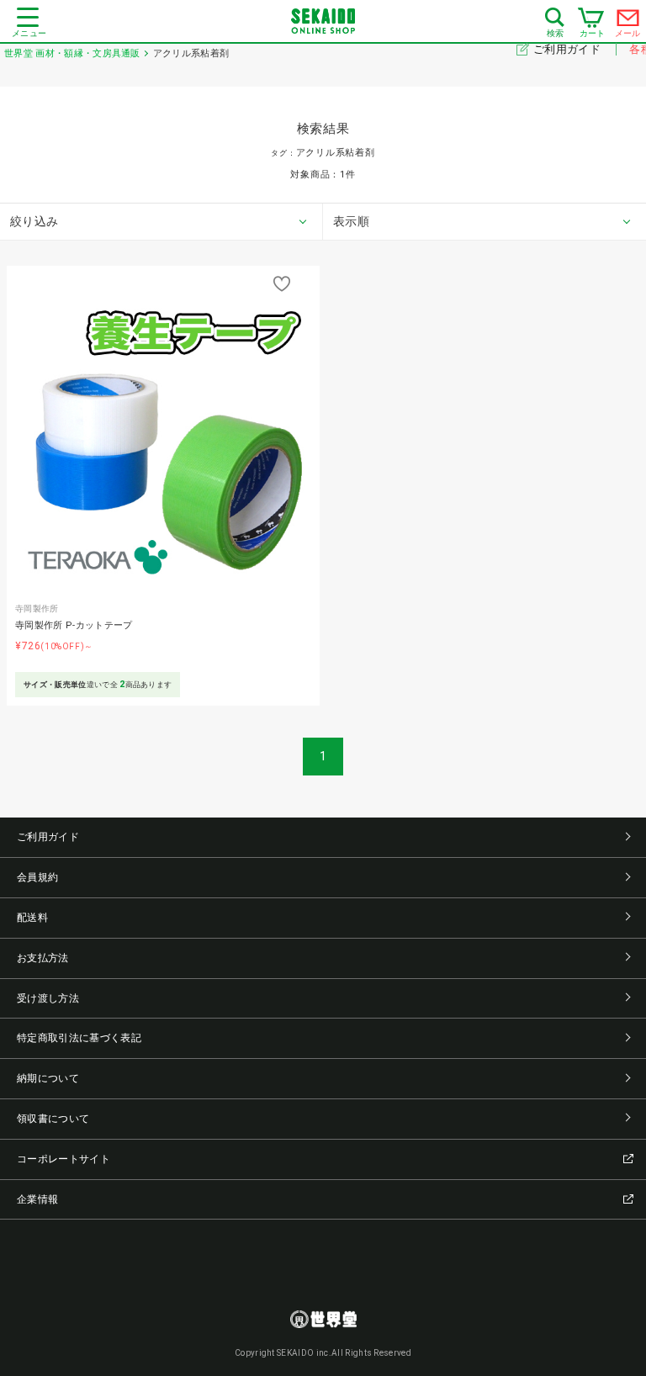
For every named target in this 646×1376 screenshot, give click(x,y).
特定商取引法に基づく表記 (79, 1038)
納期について (48, 1078)
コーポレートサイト (63, 1159)
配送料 (32, 918)
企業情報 (37, 1199)
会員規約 (37, 877)
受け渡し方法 (48, 998)
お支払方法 (43, 958)
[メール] (628, 22)
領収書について (53, 1119)
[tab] (161, 222)
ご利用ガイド (568, 49)
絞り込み (34, 221)
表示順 (351, 221)
